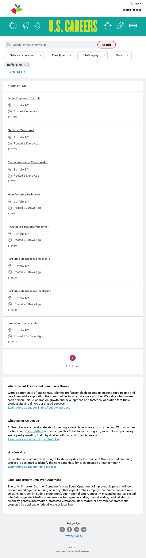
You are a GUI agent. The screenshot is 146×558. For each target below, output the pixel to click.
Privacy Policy (73, 536)
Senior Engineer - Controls (24, 98)
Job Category (90, 55)
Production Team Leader (23, 323)
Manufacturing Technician (24, 194)
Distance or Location (22, 55)
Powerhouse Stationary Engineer (28, 226)
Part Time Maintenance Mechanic (29, 258)
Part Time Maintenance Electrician (29, 290)
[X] (62, 529)
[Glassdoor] (76, 529)
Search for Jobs (131, 9)
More (119, 55)
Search (106, 44)
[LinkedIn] (83, 529)
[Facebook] (69, 529)
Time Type (58, 55)
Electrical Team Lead (21, 130)
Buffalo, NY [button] (15, 65)
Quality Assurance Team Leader (28, 162)
